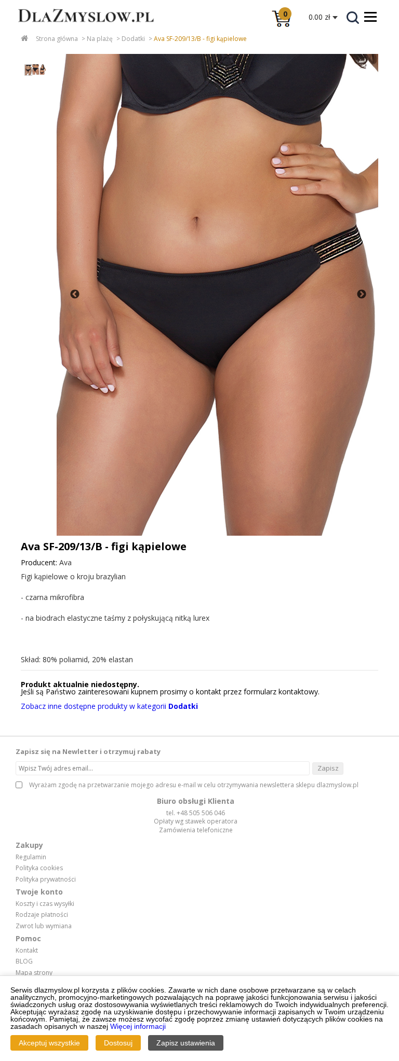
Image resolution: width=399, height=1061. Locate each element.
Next (361, 294)
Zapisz (328, 768)
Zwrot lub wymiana (44, 926)
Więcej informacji (138, 1026)
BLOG (24, 961)
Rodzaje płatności (42, 915)
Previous (75, 294)
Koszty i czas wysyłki (45, 904)
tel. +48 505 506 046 (195, 812)
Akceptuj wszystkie (49, 1043)
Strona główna (57, 38)
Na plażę (100, 38)
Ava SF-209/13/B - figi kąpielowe (200, 38)
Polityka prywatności (46, 879)
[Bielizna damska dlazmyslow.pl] (78, 29)
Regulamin (31, 857)
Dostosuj (118, 1043)
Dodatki (133, 38)
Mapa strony (34, 973)
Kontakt (27, 950)
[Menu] (370, 16)
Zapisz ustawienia (185, 1043)
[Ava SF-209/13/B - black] (217, 295)
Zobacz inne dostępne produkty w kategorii (109, 706)
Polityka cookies (39, 868)
